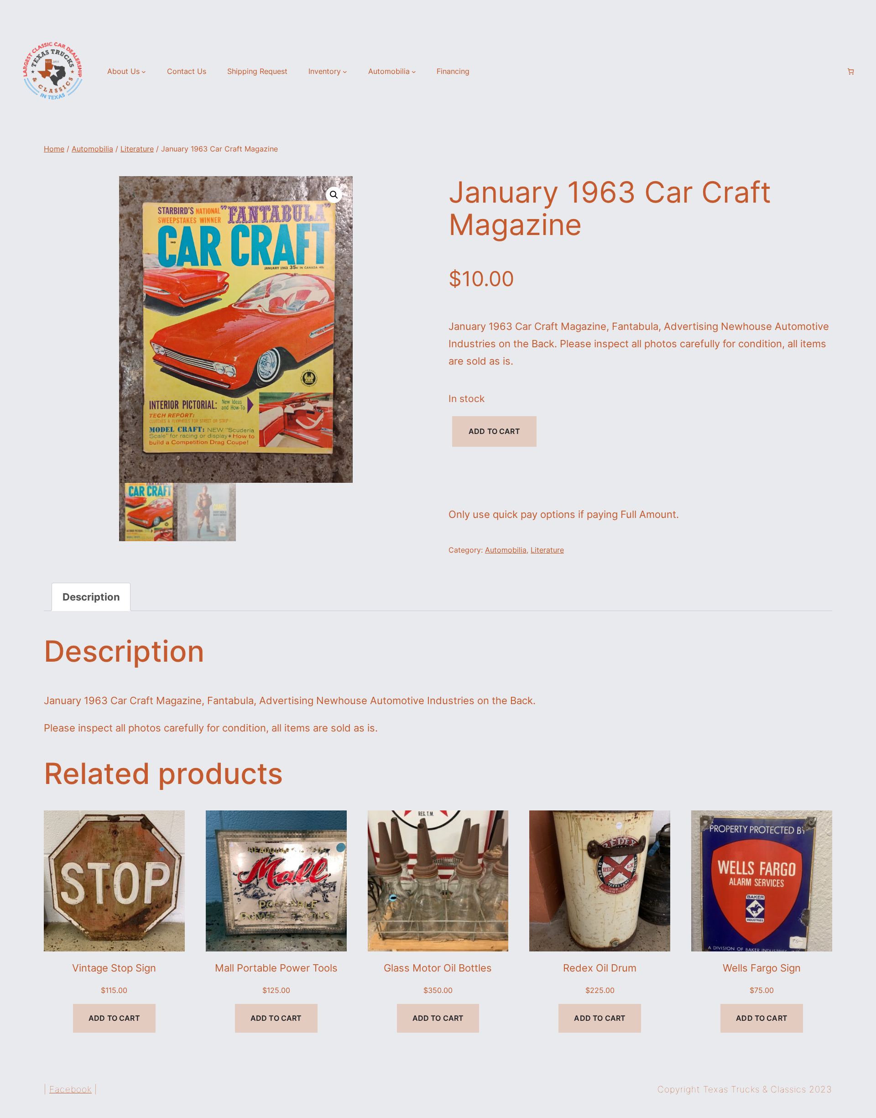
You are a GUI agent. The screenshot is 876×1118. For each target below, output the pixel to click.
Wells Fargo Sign (762, 967)
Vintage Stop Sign (114, 967)
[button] (334, 195)
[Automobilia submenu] (414, 71)
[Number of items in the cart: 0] (851, 71)
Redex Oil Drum (599, 967)
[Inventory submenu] (345, 71)
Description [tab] (91, 596)
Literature (137, 148)
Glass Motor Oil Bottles (438, 967)
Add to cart (494, 431)
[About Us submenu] (143, 71)
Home (54, 148)
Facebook (70, 1089)
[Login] (835, 72)
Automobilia (92, 148)
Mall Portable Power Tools (276, 967)
